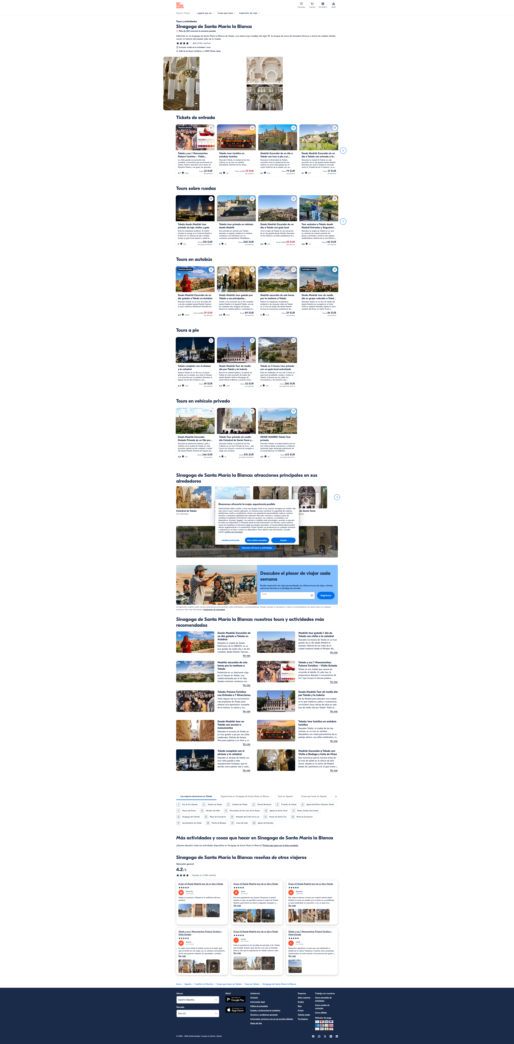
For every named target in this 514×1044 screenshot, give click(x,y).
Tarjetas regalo (304, 1015)
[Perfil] (333, 4)
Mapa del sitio (256, 1023)
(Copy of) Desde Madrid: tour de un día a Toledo (200, 884)
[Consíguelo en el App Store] (235, 1010)
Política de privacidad (259, 1006)
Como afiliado (321, 1012)
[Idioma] (323, 4)
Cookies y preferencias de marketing (265, 1010)
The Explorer (303, 1019)
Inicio (178, 984)
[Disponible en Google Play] (235, 999)
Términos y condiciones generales (264, 1015)
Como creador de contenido (322, 1006)
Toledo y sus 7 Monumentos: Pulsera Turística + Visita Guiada (200, 933)
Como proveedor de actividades (323, 999)
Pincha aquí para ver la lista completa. (280, 845)
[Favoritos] (301, 4)
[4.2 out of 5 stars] (184, 875)
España (188, 984)
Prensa (300, 1010)
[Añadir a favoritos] (211, 127)
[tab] (196, 796)
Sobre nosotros (304, 997)
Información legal (257, 1002)
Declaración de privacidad (214, 610)
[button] (193, 500)
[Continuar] (343, 150)
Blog (300, 1006)
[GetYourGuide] (180, 5)
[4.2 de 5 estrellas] (184, 43)
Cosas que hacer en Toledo (229, 984)
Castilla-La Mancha (204, 984)
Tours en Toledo (252, 984)
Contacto (254, 997)
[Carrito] (312, 4)
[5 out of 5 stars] (202, 888)
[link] (193, 500)
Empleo (301, 1002)
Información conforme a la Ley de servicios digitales (271, 1019)
